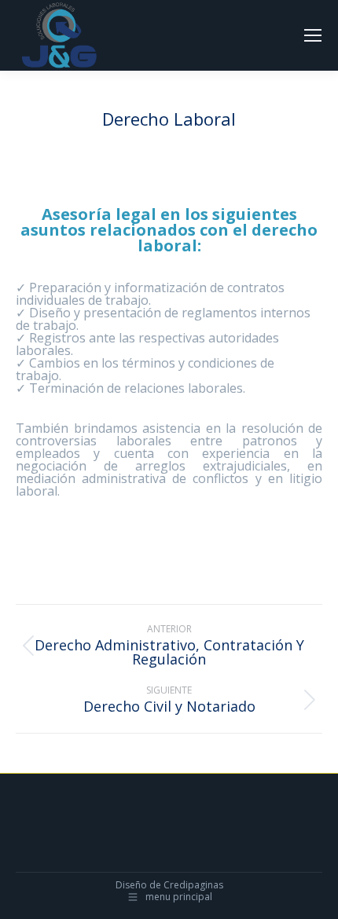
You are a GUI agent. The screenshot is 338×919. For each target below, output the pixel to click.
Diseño (131, 885)
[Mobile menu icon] (312, 35)
